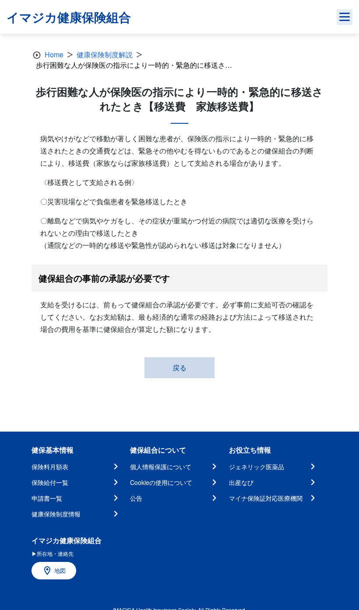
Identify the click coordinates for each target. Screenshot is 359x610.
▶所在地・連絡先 (53, 553)
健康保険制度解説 (105, 54)
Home (54, 54)
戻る (179, 368)
